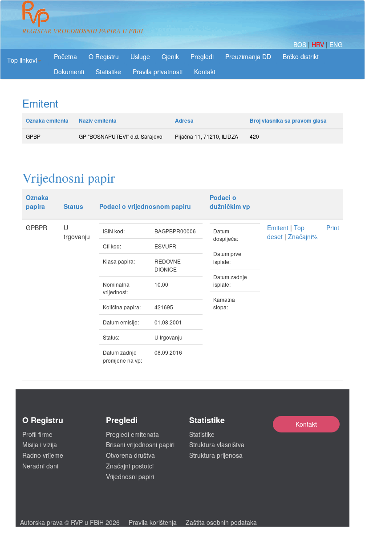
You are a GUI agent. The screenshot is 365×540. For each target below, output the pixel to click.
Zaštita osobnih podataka (221, 522)
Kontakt (306, 424)
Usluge (140, 56)
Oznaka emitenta (47, 120)
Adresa (184, 120)
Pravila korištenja (153, 522)
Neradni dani (40, 465)
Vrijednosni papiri (130, 476)
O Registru (104, 56)
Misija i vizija (39, 444)
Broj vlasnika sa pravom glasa (288, 120)
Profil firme (37, 434)
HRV (319, 44)
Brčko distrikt (301, 56)
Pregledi (202, 56)
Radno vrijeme (42, 455)
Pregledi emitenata (132, 434)
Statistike (108, 71)
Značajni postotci (130, 465)
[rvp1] (35, 12)
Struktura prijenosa (216, 455)
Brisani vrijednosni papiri (140, 444)
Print (332, 227)
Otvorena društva (130, 455)
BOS (300, 44)
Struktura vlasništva (216, 444)
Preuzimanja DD (248, 56)
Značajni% (302, 236)
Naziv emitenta (98, 120)
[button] (24, 60)
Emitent (277, 227)
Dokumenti (69, 71)
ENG (336, 44)
